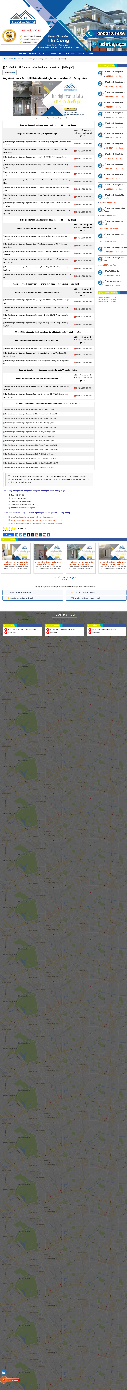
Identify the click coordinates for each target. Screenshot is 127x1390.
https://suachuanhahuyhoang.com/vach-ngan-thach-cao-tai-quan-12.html (36, 520)
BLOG (61, 53)
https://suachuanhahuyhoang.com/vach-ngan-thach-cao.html (32, 517)
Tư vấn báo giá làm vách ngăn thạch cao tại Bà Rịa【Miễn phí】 (81, 563)
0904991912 (109, 285)
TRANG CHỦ (22, 53)
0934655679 (104, 265)
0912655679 (109, 179)
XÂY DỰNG (53, 53)
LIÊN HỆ (90, 53)
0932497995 (109, 117)
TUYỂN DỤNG (70, 53)
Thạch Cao (20, 59)
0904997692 (109, 138)
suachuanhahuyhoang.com (26, 508)
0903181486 (109, 76)
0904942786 (109, 148)
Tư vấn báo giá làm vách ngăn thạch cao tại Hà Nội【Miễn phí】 (15, 563)
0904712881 (104, 228)
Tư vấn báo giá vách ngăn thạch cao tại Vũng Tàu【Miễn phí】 (48, 563)
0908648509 (104, 215)
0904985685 (109, 275)
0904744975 (109, 252)
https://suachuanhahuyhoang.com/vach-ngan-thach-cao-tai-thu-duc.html (36, 523)
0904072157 (109, 168)
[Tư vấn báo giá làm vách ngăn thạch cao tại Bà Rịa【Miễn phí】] (81, 552)
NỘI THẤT (43, 53)
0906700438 (109, 189)
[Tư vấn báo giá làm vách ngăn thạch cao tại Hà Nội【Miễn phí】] (16, 552)
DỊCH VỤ (32, 53)
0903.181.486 (12, 1380)
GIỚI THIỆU (81, 53)
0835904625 (109, 86)
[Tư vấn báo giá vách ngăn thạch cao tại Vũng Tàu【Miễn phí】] (48, 552)
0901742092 (109, 97)
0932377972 (109, 158)
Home (6, 59)
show (13, 73)
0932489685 (104, 202)
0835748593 (109, 107)
